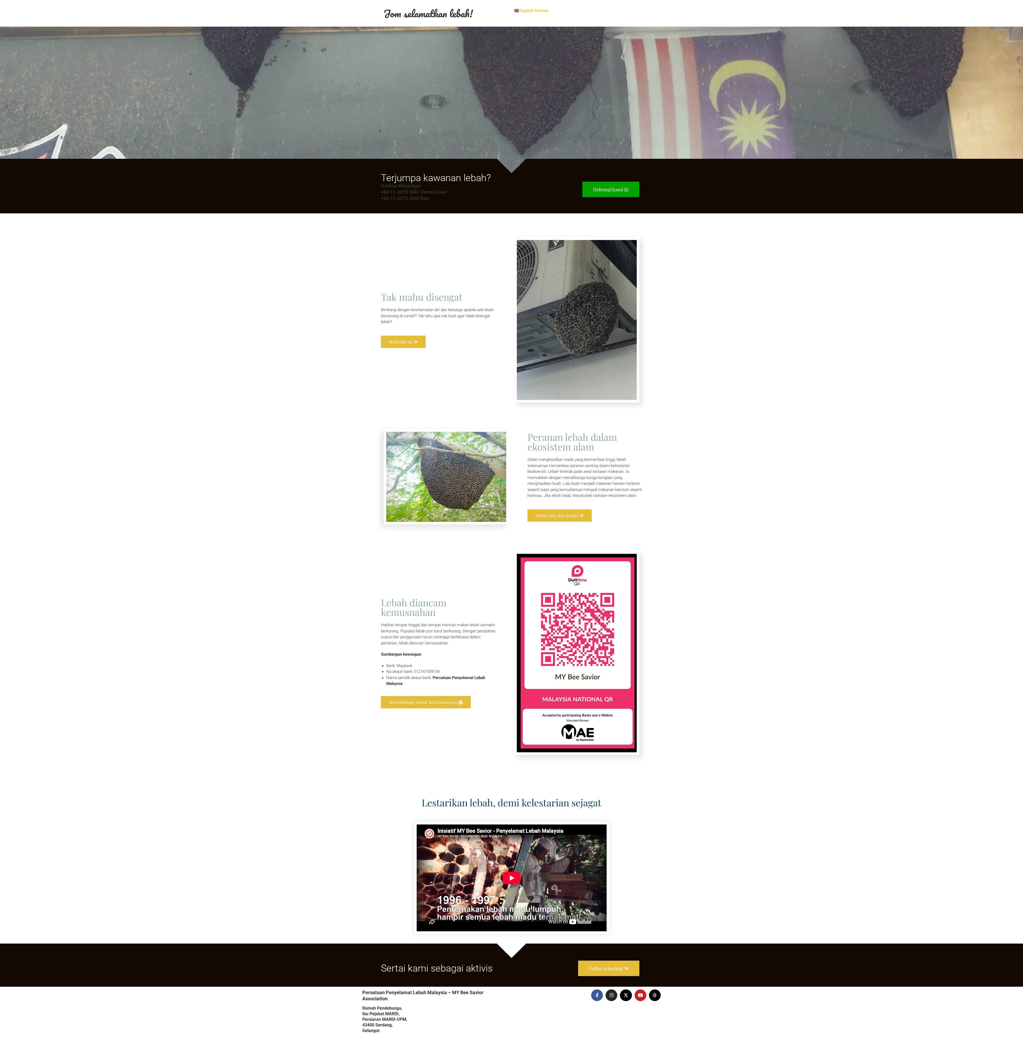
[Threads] (655, 995)
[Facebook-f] (597, 995)
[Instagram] (611, 995)
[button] (426, 702)
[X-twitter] (626, 995)
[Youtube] (640, 995)
